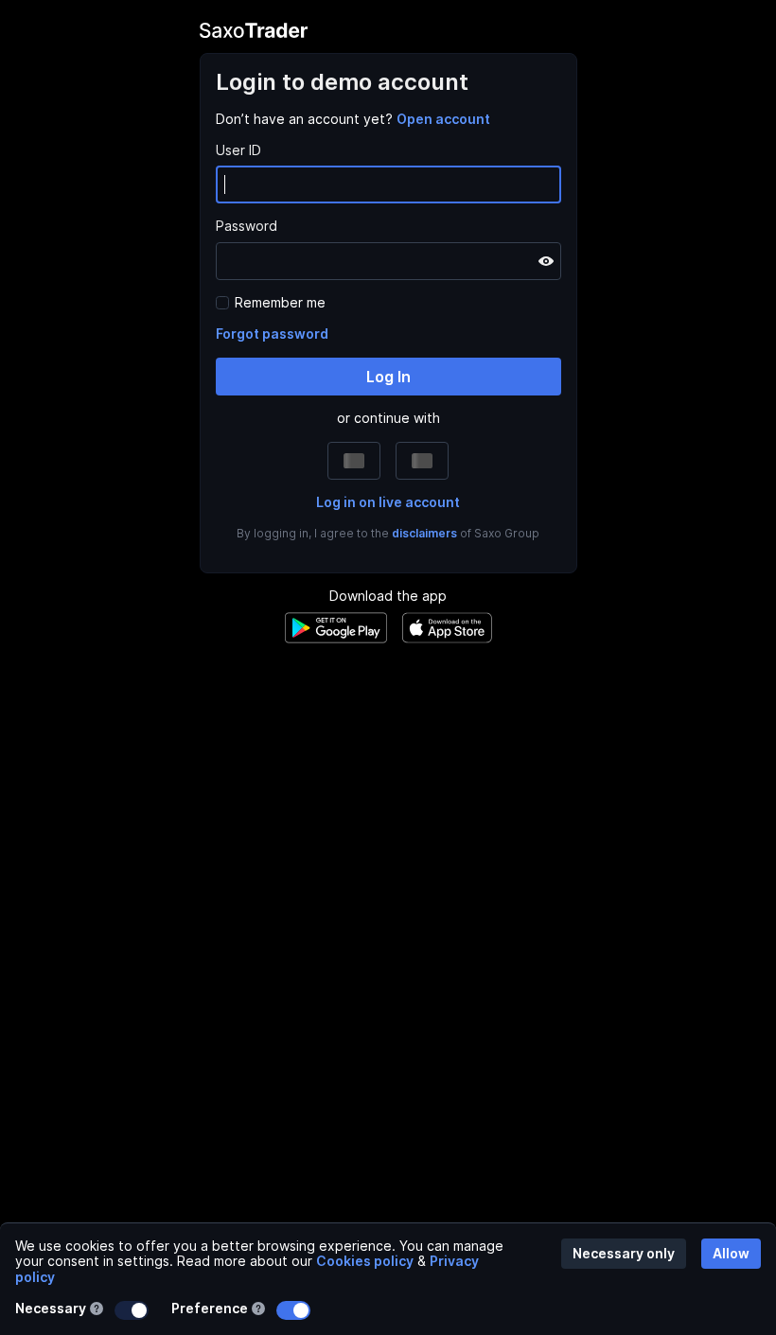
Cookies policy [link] (365, 1261)
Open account (443, 119)
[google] (414, 461)
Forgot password (272, 333)
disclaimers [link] (424, 533)
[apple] (361, 461)
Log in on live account (388, 502)
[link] (443, 119)
